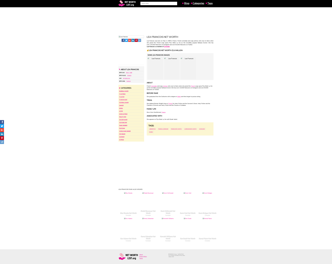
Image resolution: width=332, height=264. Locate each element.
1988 (131, 72)
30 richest (202, 129)
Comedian (167, 47)
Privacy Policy (143, 256)
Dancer (121, 105)
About (141, 254)
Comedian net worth (190, 129)
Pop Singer (122, 134)
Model (121, 108)
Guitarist (121, 137)
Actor (121, 111)
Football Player (124, 102)
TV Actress (122, 94)
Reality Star (122, 117)
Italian (179, 96)
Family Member (123, 125)
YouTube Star (123, 122)
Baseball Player (123, 91)
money (151, 132)
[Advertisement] (166, 21)
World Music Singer (125, 131)
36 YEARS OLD (126, 78)
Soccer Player (123, 119)
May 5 (127, 72)
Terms (141, 258)
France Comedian (163, 129)
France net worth (176, 129)
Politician (122, 128)
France (129, 75)
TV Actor (121, 97)
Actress (121, 139)
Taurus (128, 81)
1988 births (152, 129)
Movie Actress (123, 114)
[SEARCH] (175, 3)
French (193, 86)
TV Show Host (123, 99)
